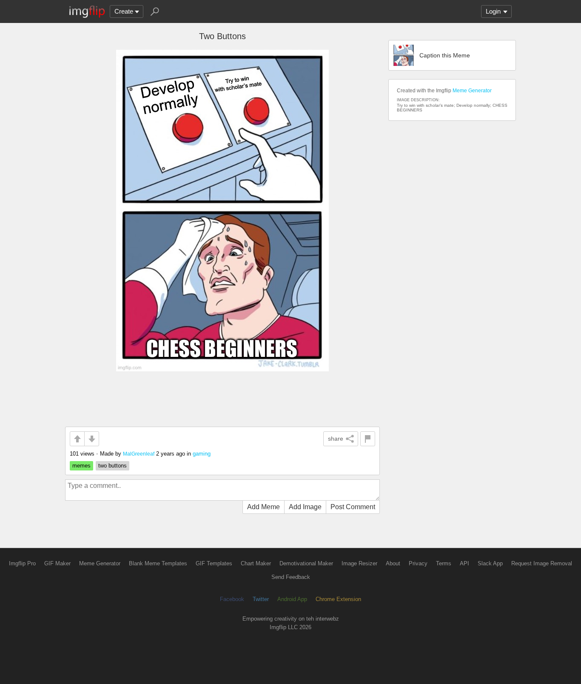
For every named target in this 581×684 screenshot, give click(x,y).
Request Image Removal (541, 563)
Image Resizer (359, 563)
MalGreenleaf (138, 453)
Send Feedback (290, 577)
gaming (202, 453)
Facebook (232, 599)
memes (81, 465)
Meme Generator (472, 91)
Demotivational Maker (306, 563)
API (464, 563)
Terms (443, 563)
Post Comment (352, 506)
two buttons (112, 465)
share (335, 438)
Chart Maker (256, 563)
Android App (292, 599)
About (393, 563)
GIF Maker (57, 563)
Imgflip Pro (22, 563)
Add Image (305, 506)
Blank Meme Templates (158, 563)
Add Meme (263, 506)
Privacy (418, 563)
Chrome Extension (338, 599)
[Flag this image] (367, 438)
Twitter (261, 599)
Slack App (490, 563)
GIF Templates (214, 563)
